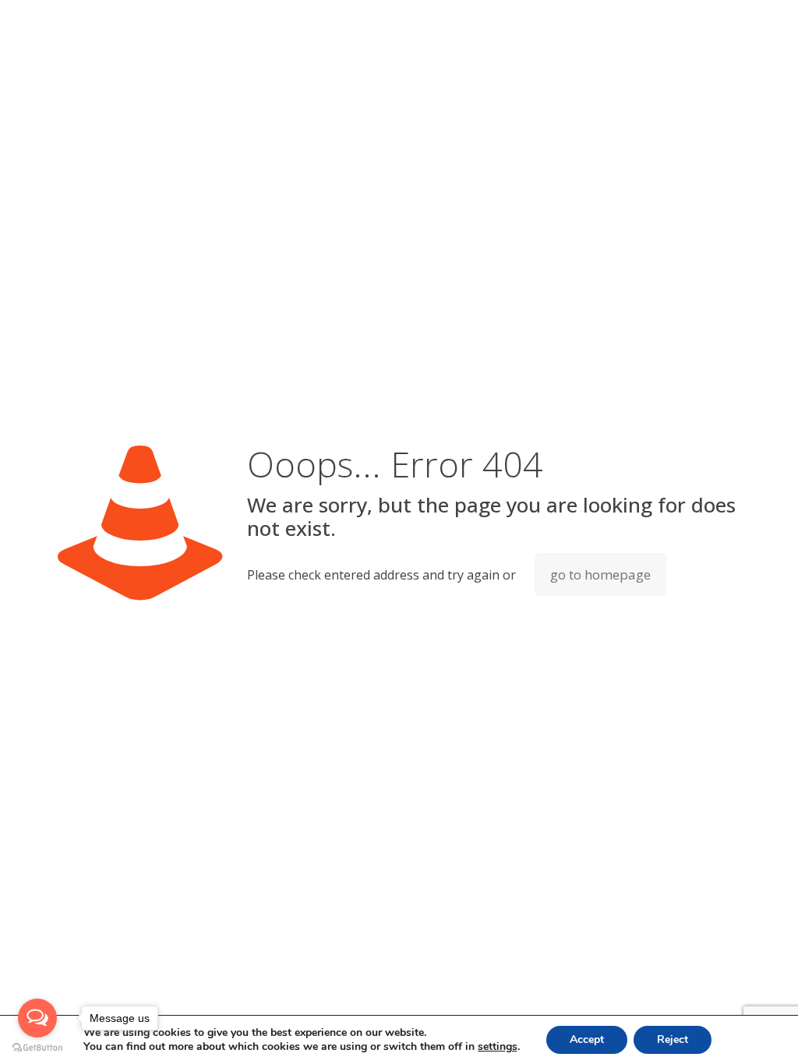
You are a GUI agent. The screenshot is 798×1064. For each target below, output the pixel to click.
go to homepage (600, 574)
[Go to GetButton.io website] (37, 1048)
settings (497, 1047)
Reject (672, 1039)
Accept (587, 1039)
